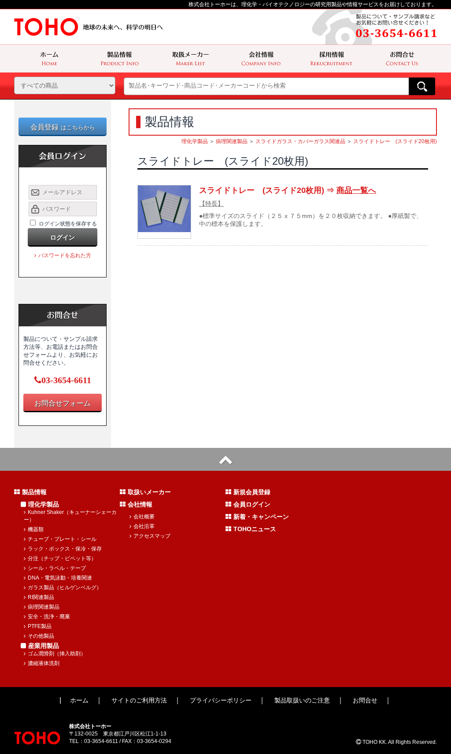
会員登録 (62, 127)
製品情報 (34, 491)
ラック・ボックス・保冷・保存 (65, 549)
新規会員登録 (251, 491)
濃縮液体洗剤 (43, 663)
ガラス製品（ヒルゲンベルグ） (65, 587)
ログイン (62, 237)
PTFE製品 (40, 626)
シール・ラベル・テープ (57, 568)
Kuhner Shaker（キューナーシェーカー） (70, 516)
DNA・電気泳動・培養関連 (60, 578)
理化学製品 (194, 141)
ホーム (79, 700)
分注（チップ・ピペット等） (62, 558)
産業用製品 (43, 645)
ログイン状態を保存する (68, 224)
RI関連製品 (41, 597)
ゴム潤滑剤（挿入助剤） (57, 654)
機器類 (36, 529)
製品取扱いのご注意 (302, 700)
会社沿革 (144, 526)
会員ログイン (251, 504)
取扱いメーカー (149, 491)
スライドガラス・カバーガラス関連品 (300, 141)
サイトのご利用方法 (139, 700)
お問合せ (365, 700)
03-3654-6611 (66, 380)
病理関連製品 (232, 141)
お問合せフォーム (62, 403)
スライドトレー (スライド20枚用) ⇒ (287, 190)
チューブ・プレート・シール (62, 539)
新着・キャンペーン (261, 516)
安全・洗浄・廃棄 (49, 617)
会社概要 (144, 517)
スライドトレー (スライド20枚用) (395, 141)
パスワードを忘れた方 (64, 255)
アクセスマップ (151, 536)
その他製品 (41, 636)
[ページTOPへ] (225, 459)
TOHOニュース (254, 528)
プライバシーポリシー (220, 700)
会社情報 (140, 504)
